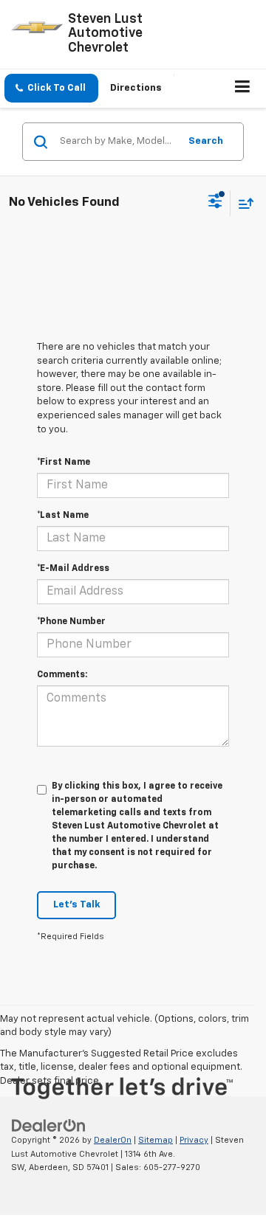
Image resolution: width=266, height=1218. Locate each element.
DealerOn (113, 1140)
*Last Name (63, 515)
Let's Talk (76, 905)
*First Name (63, 462)
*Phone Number (71, 621)
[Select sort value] (242, 203)
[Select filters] (215, 203)
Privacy (194, 1140)
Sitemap (155, 1140)
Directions (136, 88)
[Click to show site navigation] (242, 88)
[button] (51, 88)
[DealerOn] (48, 1125)
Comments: (62, 675)
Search (205, 141)
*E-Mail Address (73, 568)
